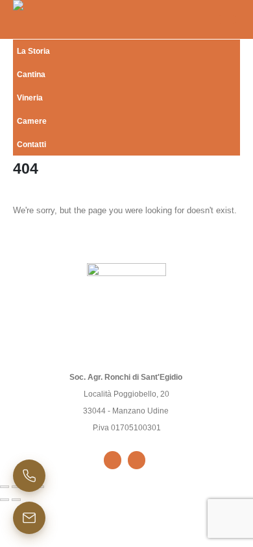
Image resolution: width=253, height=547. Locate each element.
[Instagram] (136, 460)
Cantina (31, 74)
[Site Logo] (29, 19)
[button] (227, 138)
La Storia (33, 51)
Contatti (31, 144)
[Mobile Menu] (227, 19)
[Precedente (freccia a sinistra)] (4, 499)
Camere (32, 121)
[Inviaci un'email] (29, 518)
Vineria (30, 97)
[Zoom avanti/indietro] (4, 486)
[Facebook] (112, 460)
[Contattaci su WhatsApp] (29, 476)
